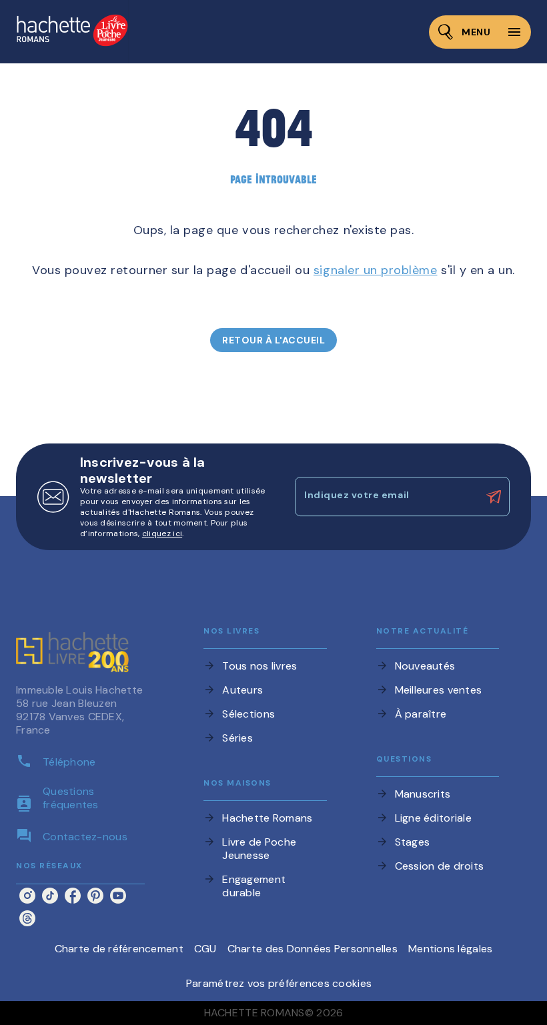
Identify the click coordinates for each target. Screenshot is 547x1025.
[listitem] (27, 895)
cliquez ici (162, 533)
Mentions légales (450, 949)
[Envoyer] (494, 496)
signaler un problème (376, 270)
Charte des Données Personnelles (312, 949)
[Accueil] (72, 31)
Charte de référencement (119, 949)
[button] (273, 340)
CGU (205, 949)
